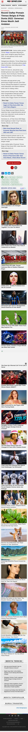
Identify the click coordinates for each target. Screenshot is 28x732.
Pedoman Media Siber (13, 720)
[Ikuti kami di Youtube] (18, 715)
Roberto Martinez (5, 182)
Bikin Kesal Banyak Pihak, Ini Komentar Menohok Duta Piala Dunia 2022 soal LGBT (14, 130)
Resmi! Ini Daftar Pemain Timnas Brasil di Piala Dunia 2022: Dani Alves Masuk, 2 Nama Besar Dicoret (14, 155)
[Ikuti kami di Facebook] (9, 715)
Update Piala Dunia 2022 (16, 184)
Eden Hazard (12, 177)
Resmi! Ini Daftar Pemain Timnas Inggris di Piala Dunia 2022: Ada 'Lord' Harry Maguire (13, 105)
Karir (21, 718)
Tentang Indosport (7, 718)
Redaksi (16, 718)
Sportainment (22, 5)
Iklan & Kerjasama (11, 723)
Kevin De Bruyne (14, 182)
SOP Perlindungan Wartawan (13, 722)
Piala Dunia (19, 177)
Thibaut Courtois (5, 179)
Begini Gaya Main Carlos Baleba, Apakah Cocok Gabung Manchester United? (13, 672)
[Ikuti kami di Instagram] (15, 715)
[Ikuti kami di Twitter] (12, 715)
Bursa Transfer (6, 5)
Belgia (7, 52)
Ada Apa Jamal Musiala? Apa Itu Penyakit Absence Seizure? (12, 667)
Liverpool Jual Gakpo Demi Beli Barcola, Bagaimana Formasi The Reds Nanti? (14, 690)
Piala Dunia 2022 (5, 184)
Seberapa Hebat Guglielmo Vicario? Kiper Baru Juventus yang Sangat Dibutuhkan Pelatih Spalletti (13, 685)
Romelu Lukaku (14, 179)
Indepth (14, 5)
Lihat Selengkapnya (21, 708)
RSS (18, 723)
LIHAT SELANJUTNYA (14, 163)
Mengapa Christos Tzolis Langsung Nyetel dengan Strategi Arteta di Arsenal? (13, 679)
